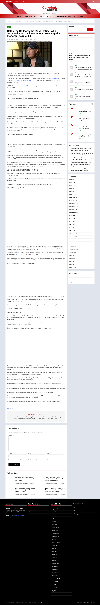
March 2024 (73, 267)
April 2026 (72, 191)
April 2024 (72, 264)
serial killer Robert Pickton (24, 80)
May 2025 (72, 224)
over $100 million (28, 150)
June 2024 (72, 258)
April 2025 (72, 227)
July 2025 (72, 218)
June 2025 (72, 221)
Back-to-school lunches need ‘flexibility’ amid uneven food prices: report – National (84, 91)
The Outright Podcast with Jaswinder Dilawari (68, 16)
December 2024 (74, 240)
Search (71, 26)
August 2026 (73, 179)
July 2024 (72, 255)
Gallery (48, 16)
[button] (36, 102)
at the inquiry (19, 254)
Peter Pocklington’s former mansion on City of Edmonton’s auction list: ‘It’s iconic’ (54, 478)
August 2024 (73, 252)
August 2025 (73, 215)
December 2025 (74, 203)
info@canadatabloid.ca (18, 515)
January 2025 (73, 237)
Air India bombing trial (54, 78)
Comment (11, 435)
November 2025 (74, 206)
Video (71, 282)
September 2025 (74, 212)
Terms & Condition (78, 510)
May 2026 (72, 188)
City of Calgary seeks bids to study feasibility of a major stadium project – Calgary (25, 489)
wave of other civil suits (36, 93)
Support (76, 507)
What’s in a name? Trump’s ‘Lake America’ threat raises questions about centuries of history (71, 1)
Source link (10, 408)
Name (10, 453)
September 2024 (74, 249)
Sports (41, 16)
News (35, 16)
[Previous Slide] (91, 1)
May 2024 (72, 261)
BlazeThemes (41, 602)
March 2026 (73, 194)
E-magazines (28, 16)
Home (20, 16)
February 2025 (73, 234)
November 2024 (74, 243)
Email (29, 453)
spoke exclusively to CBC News (23, 86)
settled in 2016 (20, 93)
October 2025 (73, 209)
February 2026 (73, 197)
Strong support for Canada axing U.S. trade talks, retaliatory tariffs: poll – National (25, 478)
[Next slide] (94, 1)
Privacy (76, 514)
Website (49, 453)
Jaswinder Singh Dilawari (14, 39)
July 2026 (72, 182)
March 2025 (73, 230)
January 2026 (73, 200)
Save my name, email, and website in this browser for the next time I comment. (29, 459)
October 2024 (73, 246)
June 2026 (72, 185)
